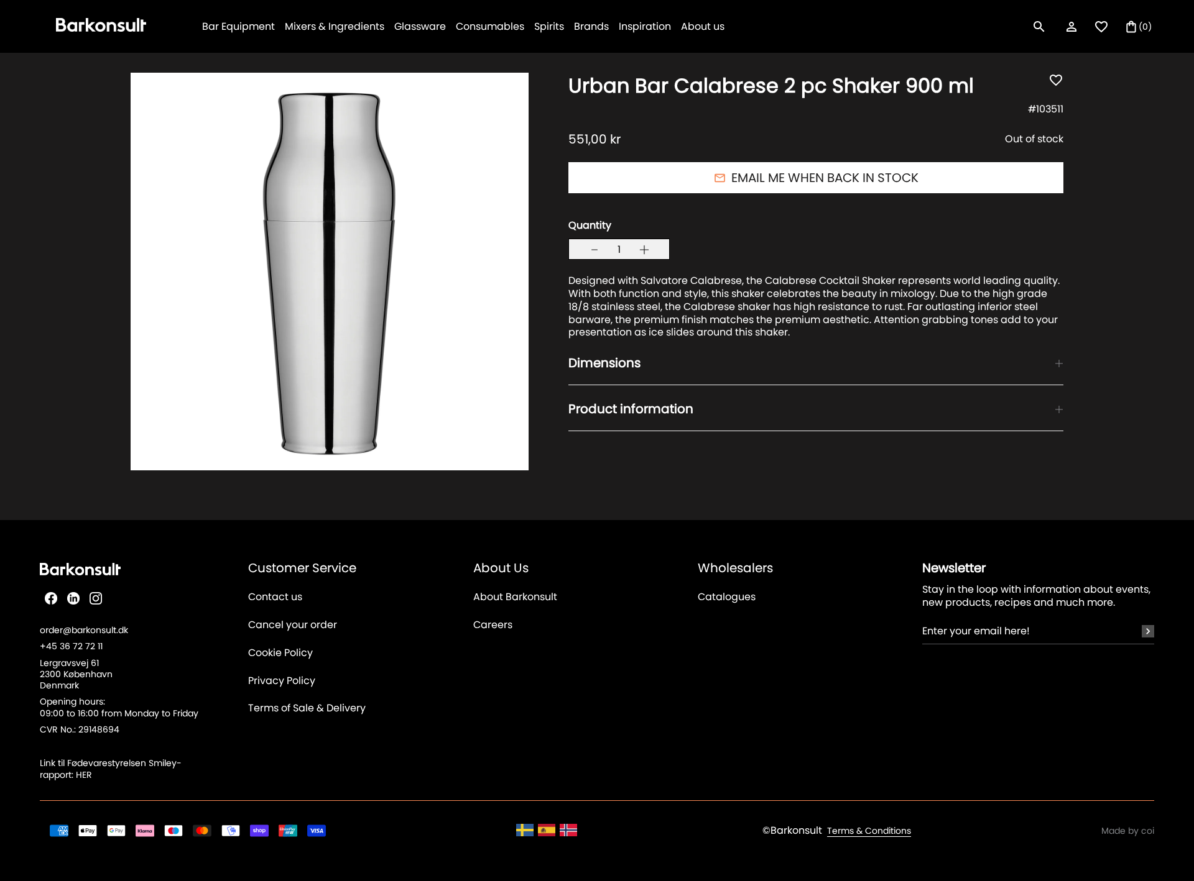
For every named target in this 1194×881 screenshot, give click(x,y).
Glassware (420, 26)
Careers (492, 625)
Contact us (275, 597)
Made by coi (1127, 830)
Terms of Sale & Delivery (307, 708)
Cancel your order (292, 625)
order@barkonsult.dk (84, 630)
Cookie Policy (280, 653)
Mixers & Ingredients (334, 26)
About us (702, 26)
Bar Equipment (238, 26)
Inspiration (645, 26)
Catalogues (727, 597)
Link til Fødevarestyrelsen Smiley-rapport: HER (111, 768)
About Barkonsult (515, 597)
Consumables (490, 26)
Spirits (549, 26)
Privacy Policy (281, 681)
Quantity (589, 226)
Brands (591, 26)
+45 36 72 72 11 (71, 646)
